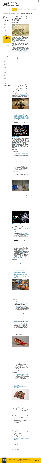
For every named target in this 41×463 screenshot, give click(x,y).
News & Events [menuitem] (15, 9)
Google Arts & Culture (22, 263)
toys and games (21, 159)
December (6, 34)
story (19, 49)
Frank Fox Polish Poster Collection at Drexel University (21, 117)
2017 (5, 64)
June (5, 50)
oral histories (27, 438)
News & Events (8, 13)
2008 (5, 78)
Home (4, 13)
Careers (17, 459)
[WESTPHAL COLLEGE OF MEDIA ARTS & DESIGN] (12, 5)
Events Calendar (7, 85)
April (5, 53)
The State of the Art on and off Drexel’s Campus (8, 40)
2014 (5, 69)
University (13, 143)
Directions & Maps (27, 459)
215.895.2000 (29, 462)
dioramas (22, 225)
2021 (14, 13)
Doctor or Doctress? (16, 440)
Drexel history (26, 321)
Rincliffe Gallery (18, 175)
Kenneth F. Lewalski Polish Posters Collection (22, 118)
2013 (5, 70)
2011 (5, 73)
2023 (5, 29)
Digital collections (16, 438)
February (6, 56)
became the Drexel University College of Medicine (19, 407)
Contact (24, 459)
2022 (5, 30)
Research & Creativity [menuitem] (20, 9)
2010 (5, 75)
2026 (5, 24)
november (18, 13)
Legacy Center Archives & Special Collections (20, 115)
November (7, 35)
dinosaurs (13, 226)
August (6, 47)
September (7, 45)
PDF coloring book (21, 252)
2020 (5, 59)
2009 (5, 76)
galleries (25, 225)
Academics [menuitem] (6, 9)
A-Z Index (10, 459)
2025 (5, 25)
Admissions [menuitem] (10, 9)
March (6, 54)
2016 (5, 66)
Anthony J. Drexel (17, 145)
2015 (5, 67)
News (12, 13)
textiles (25, 159)
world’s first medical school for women (18, 405)
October (6, 43)
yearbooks (25, 320)
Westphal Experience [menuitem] (27, 9)
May (5, 51)
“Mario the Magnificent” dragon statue (17, 51)
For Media (13, 459)
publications (15, 321)
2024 (5, 27)
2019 (5, 61)
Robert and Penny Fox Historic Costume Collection (21, 116)
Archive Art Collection (22, 246)
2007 (5, 80)
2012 (5, 72)
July (5, 48)
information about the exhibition (21, 369)
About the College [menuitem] (33, 9)
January (6, 58)
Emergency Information (19, 460)
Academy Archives (18, 114)
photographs (22, 320)
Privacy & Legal (20, 459)
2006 (5, 81)
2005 (5, 83)
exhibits (20, 225)
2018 (5, 62)
